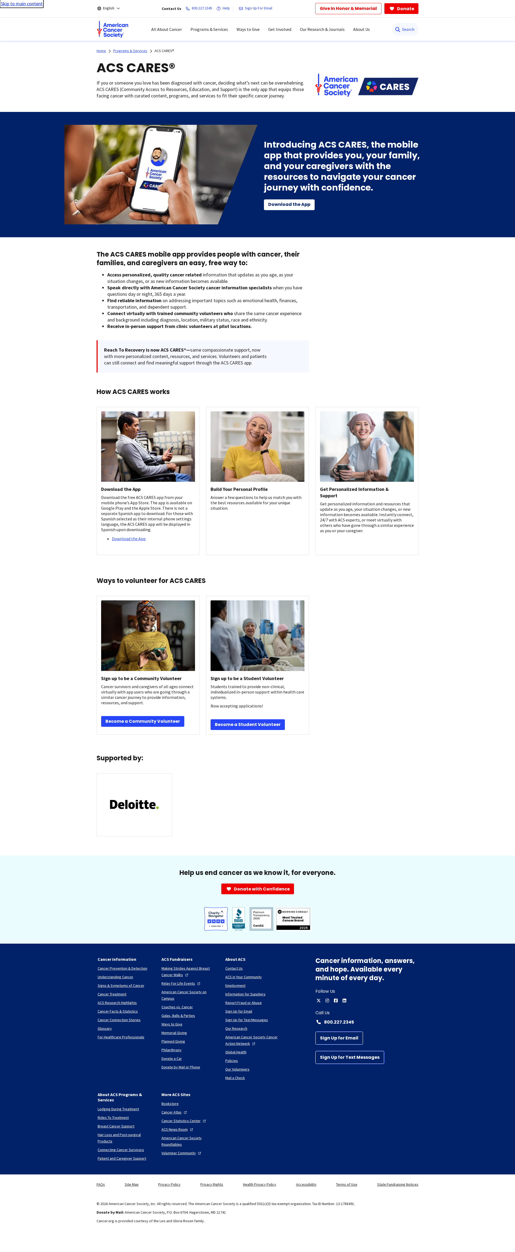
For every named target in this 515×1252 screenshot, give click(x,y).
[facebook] (336, 1000)
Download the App (129, 538)
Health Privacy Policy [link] (259, 1184)
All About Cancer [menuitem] (166, 29)
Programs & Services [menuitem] (209, 29)
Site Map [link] (132, 1184)
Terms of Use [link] (346, 1184)
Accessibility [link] (306, 1184)
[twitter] (318, 1000)
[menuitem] (113, 29)
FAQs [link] (101, 1184)
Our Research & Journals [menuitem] (322, 29)
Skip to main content (22, 4)
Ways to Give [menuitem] (248, 29)
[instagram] (327, 1000)
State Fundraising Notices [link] (397, 1184)
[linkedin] (344, 1000)
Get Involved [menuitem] (279, 29)
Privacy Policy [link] (169, 1184)
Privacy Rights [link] (211, 1184)
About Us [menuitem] (361, 29)
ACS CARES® (164, 50)
